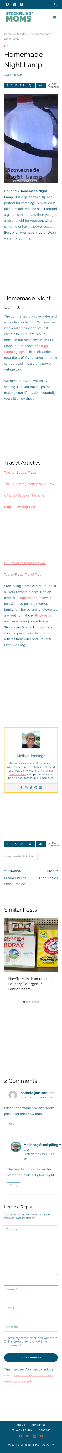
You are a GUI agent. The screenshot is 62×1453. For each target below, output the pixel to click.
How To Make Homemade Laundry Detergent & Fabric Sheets (29, 984)
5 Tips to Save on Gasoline (24, 495)
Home (8, 34)
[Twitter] (31, 788)
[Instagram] (14, 4)
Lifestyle (20, 34)
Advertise (39, 1425)
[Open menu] (54, 17)
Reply (10, 1123)
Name (11, 1289)
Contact (45, 1430)
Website (12, 1327)
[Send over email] (41, 85)
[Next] (54, 958)
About (21, 1425)
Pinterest (42, 615)
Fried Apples (48, 874)
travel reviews (17, 774)
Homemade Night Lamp (21, 856)
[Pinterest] (21, 4)
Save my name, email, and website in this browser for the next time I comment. (32, 1341)
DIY (31, 34)
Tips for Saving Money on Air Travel (31, 484)
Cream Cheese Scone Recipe (15, 877)
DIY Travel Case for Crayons (25, 563)
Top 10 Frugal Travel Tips (22, 574)
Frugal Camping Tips (19, 507)
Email (11, 1308)
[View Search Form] (55, 4)
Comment (14, 1229)
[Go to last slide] (8, 958)
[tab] (24, 1002)
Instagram (23, 598)
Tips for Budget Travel (20, 472)
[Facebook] (7, 4)
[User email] (40, 788)
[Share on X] (30, 85)
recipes (49, 770)
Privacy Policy (22, 1430)
